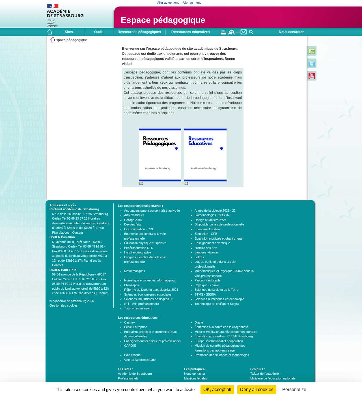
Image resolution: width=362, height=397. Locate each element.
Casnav (129, 322)
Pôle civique (132, 355)
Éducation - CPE (206, 233)
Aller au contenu (168, 2)
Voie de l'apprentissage (140, 359)
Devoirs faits (132, 224)
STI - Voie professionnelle (141, 303)
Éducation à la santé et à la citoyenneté (221, 327)
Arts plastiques (134, 215)
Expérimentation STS (138, 248)
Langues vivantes (207, 252)
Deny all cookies (256, 389)
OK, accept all (217, 389)
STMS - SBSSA (205, 294)
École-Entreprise (135, 327)
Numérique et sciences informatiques (149, 280)
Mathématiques (134, 271)
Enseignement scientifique (212, 243)
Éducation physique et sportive (145, 243)
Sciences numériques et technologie (219, 299)
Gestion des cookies (63, 305)
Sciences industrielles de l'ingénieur (148, 299)
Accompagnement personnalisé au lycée (152, 210)
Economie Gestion (207, 229)
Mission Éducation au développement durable (226, 331)
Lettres (199, 257)
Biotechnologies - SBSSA (212, 215)
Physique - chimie (207, 285)
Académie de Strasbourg (135, 373)
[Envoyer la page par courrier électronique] (241, 33)
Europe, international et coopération (219, 341)
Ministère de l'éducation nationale (272, 378)
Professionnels (128, 378)
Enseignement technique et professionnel (152, 341)
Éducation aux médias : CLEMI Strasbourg (224, 336)
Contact (77, 232)
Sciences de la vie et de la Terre (216, 289)
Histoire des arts (206, 248)
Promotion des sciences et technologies (222, 355)
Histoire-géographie (137, 252)
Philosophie (132, 285)
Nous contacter (291, 32)
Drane (199, 322)
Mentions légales (195, 378)
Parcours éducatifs (208, 280)
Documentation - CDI (138, 229)
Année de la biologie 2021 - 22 (215, 210)
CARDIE (130, 345)
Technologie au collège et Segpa (217, 303)
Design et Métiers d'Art (210, 220)
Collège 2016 (133, 220)
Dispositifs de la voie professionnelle (219, 224)
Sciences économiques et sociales (148, 294)
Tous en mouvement (138, 308)
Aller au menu (192, 2)
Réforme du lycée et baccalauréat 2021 (151, 289)
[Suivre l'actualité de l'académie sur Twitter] (312, 66)
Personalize (294, 389)
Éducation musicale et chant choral (218, 238)
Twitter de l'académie (264, 373)
